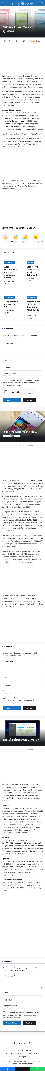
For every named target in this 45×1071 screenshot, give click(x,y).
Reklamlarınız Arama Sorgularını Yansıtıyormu (33, 307)
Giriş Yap (29, 400)
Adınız (7, 360)
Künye (36, 1054)
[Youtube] (24, 1043)
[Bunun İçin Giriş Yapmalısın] (5, 41)
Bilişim (30, 262)
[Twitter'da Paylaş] (22, 1069)
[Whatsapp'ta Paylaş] (37, 1069)
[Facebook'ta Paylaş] (7, 1069)
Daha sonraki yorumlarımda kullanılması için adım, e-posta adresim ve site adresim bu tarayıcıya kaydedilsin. (21, 382)
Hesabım (15, 1050)
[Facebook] (14, 1043)
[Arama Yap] (38, 3)
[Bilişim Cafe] (22, 3)
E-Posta (8, 367)
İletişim (22, 1057)
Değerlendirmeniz (10, 373)
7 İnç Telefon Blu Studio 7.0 (11, 304)
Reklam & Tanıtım (13, 1054)
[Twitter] (19, 1043)
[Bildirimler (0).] (41, 3)
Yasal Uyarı (27, 1054)
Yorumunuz (10, 343)
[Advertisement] (22, 59)
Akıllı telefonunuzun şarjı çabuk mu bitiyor (10, 272)
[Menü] (3, 3)
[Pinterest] (30, 1043)
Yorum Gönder (12, 400)
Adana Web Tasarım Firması (22, 1064)
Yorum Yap (8, 329)
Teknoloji (9, 262)
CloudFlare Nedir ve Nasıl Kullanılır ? (32, 270)
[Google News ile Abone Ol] (34, 41)
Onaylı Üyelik (27, 1050)
